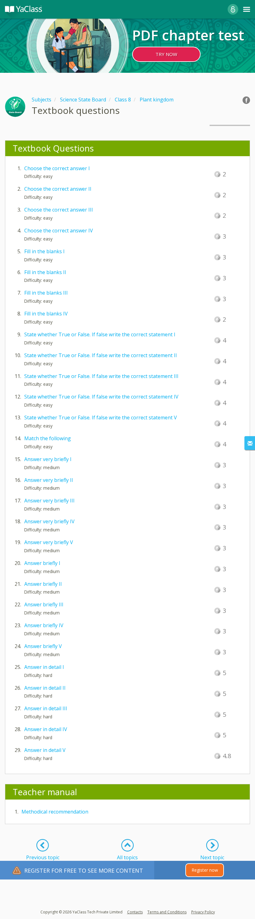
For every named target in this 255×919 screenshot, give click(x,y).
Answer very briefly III (49, 500)
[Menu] (246, 9)
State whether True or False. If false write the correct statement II (100, 355)
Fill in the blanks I (44, 251)
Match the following (47, 438)
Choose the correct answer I (57, 168)
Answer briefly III (43, 604)
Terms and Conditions (167, 912)
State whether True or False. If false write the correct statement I (99, 334)
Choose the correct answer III (58, 209)
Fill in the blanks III (46, 292)
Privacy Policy (203, 912)
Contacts (135, 912)
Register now (205, 870)
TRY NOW (166, 54)
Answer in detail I (44, 667)
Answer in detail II (45, 687)
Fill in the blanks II (45, 272)
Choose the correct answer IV (58, 230)
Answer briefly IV (43, 625)
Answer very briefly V (48, 542)
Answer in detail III (45, 708)
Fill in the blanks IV (46, 313)
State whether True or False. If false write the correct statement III (101, 376)
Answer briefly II (43, 584)
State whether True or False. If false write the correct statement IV (101, 396)
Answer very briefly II (48, 480)
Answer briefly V (43, 646)
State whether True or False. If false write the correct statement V (100, 417)
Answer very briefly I (48, 459)
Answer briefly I (42, 563)
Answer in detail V (45, 750)
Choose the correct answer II (57, 188)
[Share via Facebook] (246, 100)
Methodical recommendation (54, 811)
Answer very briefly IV (49, 521)
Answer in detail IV (45, 729)
